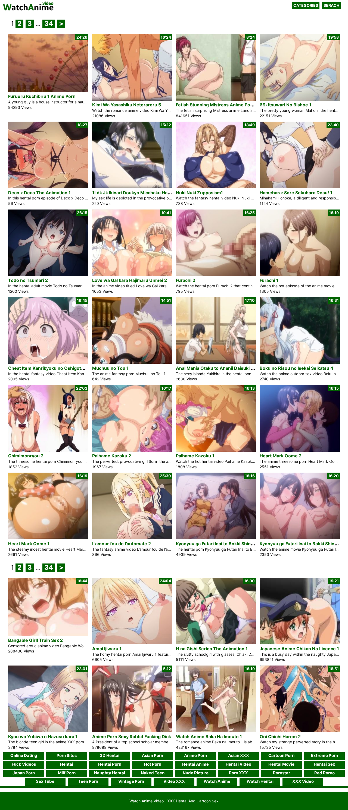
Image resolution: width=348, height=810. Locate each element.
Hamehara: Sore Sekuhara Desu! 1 (296, 192)
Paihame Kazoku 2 (111, 455)
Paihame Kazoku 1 (195, 455)
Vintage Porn (131, 781)
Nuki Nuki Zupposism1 (199, 192)
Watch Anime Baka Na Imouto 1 (209, 736)
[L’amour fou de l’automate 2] (132, 537)
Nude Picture (196, 772)
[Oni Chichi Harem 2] (300, 730)
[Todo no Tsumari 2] (48, 274)
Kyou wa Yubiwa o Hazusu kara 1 (42, 736)
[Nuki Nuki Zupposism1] (216, 186)
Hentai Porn (109, 764)
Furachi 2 (185, 280)
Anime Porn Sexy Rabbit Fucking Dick (131, 736)
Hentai (66, 764)
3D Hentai (109, 755)
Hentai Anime (195, 764)
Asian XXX (238, 755)
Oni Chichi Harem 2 (280, 736)
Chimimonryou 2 (26, 455)
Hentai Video (238, 764)
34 (48, 23)
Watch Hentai (260, 781)
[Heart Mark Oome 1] (48, 537)
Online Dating (23, 755)
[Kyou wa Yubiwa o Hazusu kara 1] (48, 730)
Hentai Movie (281, 764)
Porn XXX (238, 772)
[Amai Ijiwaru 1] (132, 642)
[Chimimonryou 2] (48, 450)
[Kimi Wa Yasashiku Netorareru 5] (132, 99)
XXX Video (303, 781)
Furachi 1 (269, 280)
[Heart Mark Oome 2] (300, 450)
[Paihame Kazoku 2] (132, 450)
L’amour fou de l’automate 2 (121, 543)
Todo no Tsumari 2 (28, 280)
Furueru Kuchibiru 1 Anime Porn (42, 96)
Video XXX (174, 781)
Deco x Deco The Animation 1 (39, 192)
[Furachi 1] (300, 274)
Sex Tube (45, 781)
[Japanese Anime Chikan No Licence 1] (300, 642)
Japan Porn (24, 772)
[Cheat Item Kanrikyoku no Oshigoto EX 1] (48, 362)
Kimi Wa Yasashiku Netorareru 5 (126, 104)
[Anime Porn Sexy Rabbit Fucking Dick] (132, 730)
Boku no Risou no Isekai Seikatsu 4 (296, 368)
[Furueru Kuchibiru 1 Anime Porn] (48, 90)
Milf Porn (67, 772)
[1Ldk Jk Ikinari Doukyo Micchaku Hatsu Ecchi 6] (132, 186)
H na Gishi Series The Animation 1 (212, 648)
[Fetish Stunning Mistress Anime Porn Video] (216, 99)
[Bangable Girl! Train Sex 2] (48, 634)
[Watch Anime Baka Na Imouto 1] (216, 730)
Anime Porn (195, 755)
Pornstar (281, 772)
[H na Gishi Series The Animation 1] (216, 642)
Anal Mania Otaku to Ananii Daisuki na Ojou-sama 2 (230, 368)
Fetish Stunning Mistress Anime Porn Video (222, 104)
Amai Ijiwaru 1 (107, 648)
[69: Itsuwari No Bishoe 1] (300, 99)
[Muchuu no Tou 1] (132, 362)
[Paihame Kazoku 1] (216, 450)
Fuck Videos (24, 764)
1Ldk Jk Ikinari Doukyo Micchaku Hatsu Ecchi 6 (141, 192)
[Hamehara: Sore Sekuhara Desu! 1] (300, 186)
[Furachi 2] (216, 274)
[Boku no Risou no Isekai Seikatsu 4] (300, 362)
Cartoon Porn (281, 755)
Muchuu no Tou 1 (110, 368)
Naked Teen (152, 772)
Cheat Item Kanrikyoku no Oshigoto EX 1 (51, 368)
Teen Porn (88, 781)
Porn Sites (67, 755)
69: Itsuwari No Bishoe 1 (285, 104)
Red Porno (324, 772)
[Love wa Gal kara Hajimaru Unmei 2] (132, 274)
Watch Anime (217, 781)
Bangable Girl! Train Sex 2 (35, 640)
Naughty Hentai (109, 772)
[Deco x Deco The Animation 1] (48, 186)
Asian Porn (152, 755)
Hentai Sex (324, 764)
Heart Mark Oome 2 (281, 455)
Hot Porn (152, 764)
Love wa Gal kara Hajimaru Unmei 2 (129, 280)
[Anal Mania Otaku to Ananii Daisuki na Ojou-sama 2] (216, 362)
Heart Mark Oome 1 (28, 543)
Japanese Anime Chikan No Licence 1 (299, 648)
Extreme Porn (324, 755)
